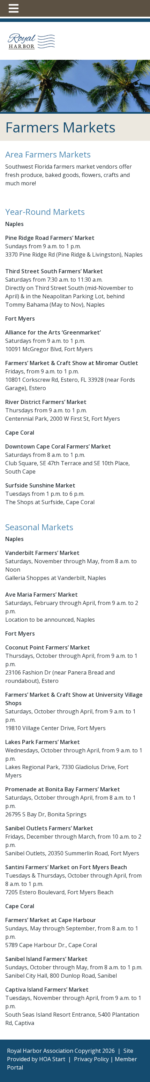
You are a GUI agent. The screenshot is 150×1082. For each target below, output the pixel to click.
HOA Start (52, 1059)
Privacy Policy (91, 1059)
